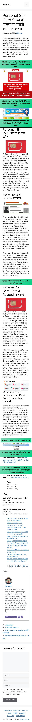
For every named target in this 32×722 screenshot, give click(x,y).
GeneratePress (24, 719)
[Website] (22, 617)
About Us (22, 713)
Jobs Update (8, 710)
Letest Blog (9, 625)
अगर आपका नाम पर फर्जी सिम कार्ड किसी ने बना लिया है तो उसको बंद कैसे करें (16, 460)
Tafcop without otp (11, 627)
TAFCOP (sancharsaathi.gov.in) (18, 477)
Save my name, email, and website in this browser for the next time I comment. (15, 692)
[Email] (19, 617)
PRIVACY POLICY (12, 713)
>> (27, 566)
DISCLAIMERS (20, 716)
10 (24, 566)
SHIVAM (19, 33)
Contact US (10, 716)
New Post (25, 710)
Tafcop (6, 4)
